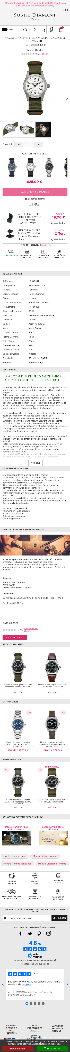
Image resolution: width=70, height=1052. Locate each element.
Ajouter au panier (35, 192)
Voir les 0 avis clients (31, 629)
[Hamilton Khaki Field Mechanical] (11, 129)
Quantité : (8, 144)
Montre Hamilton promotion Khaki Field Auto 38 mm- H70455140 (18, 744)
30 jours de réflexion (13, 513)
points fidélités (38, 198)
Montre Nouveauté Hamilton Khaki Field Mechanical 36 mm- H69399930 (17, 802)
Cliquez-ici (45, 245)
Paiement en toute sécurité (16, 511)
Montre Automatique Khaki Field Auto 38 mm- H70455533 (52, 686)
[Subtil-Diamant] (35, 17)
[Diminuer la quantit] (18, 144)
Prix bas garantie (11, 518)
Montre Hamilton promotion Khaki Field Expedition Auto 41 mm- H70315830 (52, 744)
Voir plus (35, 463)
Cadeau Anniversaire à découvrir (53, 828)
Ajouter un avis (14, 637)
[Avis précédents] (2, 984)
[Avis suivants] (67, 984)
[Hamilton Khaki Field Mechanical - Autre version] (12, 167)
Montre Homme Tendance (17, 863)
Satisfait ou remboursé (14, 516)
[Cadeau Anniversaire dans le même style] (53, 838)
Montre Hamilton (37, 285)
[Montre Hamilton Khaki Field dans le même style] (16, 838)
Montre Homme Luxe (14, 856)
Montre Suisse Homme (45, 856)
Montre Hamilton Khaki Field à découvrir (16, 828)
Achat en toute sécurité (15, 508)
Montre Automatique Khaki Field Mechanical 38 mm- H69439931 (18, 686)
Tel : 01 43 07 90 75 (13, 603)
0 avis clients (42, 54)
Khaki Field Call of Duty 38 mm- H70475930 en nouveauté (52, 801)
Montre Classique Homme (52, 863)
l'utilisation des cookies (51, 1044)
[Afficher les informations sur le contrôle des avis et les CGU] (55, 960)
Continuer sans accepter (57, 1037)
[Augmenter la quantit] (38, 144)
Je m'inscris (59, 918)
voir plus (26, 984)
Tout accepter (52, 1048)
